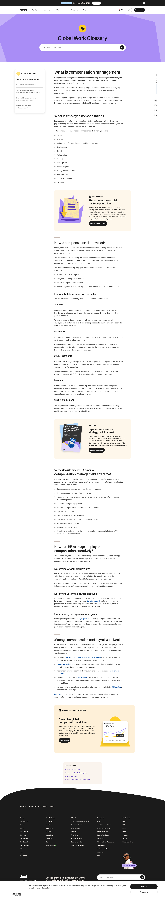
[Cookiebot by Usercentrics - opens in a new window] (16, 894)
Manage (143, 892)
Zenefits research (93, 601)
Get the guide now (96, 450)
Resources (74, 10)
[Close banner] (144, 3)
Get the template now (98, 223)
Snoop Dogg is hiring (129, 865)
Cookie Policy (46, 888)
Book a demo (139, 10)
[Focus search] (122, 47)
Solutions (35, 10)
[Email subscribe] (142, 877)
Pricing (85, 10)
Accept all (144, 886)
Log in (129, 10)
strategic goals (81, 619)
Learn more (64, 740)
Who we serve (61, 10)
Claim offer (96, 3)
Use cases (47, 10)
